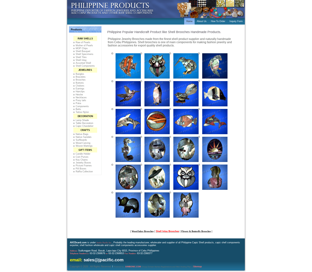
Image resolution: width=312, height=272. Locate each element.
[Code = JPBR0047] (157, 218)
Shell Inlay (81, 60)
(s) (79, 253)
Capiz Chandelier (84, 126)
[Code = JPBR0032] (215, 107)
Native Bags (82, 134)
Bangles (80, 74)
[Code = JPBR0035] (186, 134)
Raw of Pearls (83, 42)
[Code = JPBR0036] (186, 190)
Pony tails (81, 100)
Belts (78, 109)
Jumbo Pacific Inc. (104, 242)
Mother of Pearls (84, 45)
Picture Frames (84, 165)
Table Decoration (84, 123)
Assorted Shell (83, 63)
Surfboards (81, 140)
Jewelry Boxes (83, 162)
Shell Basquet (83, 51)
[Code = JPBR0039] (157, 162)
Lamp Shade (82, 120)
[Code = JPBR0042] (128, 190)
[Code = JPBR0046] (128, 218)
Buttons (80, 82)
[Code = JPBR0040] (186, 162)
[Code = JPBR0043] (157, 190)
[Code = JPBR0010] (186, 79)
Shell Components (85, 65)
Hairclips (80, 91)
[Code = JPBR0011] (157, 79)
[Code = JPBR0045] (215, 190)
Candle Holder (83, 153)
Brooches (81, 79)
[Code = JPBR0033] (128, 134)
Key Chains (82, 159)
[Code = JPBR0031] (186, 107)
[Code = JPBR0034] (157, 134)
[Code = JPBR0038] (128, 162)
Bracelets (81, 76)
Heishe (79, 94)
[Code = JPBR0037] (215, 134)
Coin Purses (82, 157)
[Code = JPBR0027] (215, 79)
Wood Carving (83, 143)
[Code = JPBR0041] (215, 162)
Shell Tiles (81, 57)
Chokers (80, 85)
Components (82, 106)
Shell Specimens (84, 54)
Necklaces (81, 97)
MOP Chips (82, 48)
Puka (78, 103)
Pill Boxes (81, 168)
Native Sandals (84, 137)
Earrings (80, 88)
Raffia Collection (84, 171)
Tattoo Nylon (82, 112)
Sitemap (197, 266)
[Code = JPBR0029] (128, 107)
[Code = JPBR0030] (157, 107)
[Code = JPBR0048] (186, 218)
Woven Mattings (84, 145)
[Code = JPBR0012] (128, 79)
